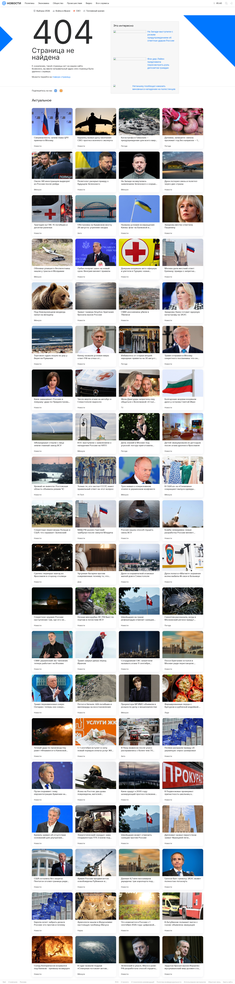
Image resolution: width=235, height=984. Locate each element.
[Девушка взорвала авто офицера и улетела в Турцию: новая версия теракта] (139, 259)
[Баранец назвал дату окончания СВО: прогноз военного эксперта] (95, 128)
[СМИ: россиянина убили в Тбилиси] (139, 302)
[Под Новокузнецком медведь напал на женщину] (52, 302)
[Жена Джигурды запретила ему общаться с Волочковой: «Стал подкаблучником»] (139, 389)
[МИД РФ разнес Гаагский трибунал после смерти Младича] (95, 520)
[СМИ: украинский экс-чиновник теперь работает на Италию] (52, 651)
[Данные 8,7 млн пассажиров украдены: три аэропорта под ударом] (139, 869)
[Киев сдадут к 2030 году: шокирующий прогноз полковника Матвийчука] (139, 782)
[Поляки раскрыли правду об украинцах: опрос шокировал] (182, 738)
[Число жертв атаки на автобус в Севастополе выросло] (95, 389)
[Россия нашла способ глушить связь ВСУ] (139, 520)
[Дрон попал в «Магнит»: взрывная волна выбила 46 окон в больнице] (182, 564)
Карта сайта (228, 982)
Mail (4, 982)
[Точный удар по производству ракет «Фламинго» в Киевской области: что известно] (52, 738)
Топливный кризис (95, 11)
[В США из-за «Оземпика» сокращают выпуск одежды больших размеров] (182, 477)
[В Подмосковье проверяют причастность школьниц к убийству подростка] (182, 782)
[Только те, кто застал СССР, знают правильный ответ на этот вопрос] (95, 477)
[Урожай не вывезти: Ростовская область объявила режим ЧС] (52, 477)
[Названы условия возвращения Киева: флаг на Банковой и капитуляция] (139, 215)
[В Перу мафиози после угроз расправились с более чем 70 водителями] (139, 738)
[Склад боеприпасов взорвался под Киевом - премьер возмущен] (52, 956)
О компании (12, 982)
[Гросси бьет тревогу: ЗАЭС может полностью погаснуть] (182, 869)
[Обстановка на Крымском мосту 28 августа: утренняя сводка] (95, 215)
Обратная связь (214, 982)
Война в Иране (63, 11)
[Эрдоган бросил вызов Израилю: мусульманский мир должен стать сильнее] (182, 956)
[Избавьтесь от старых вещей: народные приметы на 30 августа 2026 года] (139, 346)
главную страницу (61, 77)
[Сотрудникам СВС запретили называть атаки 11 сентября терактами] (139, 651)
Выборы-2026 (43, 11)
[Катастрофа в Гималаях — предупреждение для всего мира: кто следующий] (139, 128)
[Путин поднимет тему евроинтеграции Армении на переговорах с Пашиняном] (52, 782)
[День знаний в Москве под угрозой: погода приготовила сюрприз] (139, 433)
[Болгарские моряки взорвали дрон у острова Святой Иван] (182, 389)
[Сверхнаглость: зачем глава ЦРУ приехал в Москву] (52, 128)
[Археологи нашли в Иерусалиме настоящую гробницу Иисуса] (95, 912)
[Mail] (4, 3)
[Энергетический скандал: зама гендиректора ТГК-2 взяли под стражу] (95, 825)
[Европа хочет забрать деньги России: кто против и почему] (52, 912)
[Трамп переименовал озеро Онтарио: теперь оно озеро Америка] (52, 695)
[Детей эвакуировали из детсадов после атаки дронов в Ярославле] (182, 433)
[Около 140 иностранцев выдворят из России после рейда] (52, 172)
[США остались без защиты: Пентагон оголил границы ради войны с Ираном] (52, 869)
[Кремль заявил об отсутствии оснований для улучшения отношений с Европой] (52, 825)
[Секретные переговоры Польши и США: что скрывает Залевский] (52, 520)
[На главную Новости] (13, 3)
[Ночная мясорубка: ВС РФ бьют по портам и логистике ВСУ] (95, 607)
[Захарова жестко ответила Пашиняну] (182, 215)
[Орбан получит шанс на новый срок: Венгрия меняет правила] (95, 259)
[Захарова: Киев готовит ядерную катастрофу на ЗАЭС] (182, 302)
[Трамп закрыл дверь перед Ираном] (95, 651)
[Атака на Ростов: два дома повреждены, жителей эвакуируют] (95, 782)
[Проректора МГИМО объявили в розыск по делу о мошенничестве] (139, 695)
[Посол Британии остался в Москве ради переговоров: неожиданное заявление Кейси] (182, 651)
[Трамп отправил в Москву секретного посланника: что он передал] (182, 346)
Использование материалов (195, 982)
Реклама (23, 982)
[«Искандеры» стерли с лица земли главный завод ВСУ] (52, 433)
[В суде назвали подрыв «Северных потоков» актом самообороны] (95, 956)
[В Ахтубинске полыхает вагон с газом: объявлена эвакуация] (182, 912)
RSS (116, 982)
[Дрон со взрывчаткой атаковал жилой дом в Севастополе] (139, 564)
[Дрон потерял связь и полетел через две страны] (182, 172)
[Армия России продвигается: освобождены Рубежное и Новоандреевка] (95, 869)
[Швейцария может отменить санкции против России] (139, 825)
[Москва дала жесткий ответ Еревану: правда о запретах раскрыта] (182, 259)
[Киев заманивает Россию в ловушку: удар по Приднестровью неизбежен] (52, 389)
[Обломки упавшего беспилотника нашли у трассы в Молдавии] (52, 259)
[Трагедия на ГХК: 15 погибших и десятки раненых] (52, 215)
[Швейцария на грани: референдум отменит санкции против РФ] (139, 607)
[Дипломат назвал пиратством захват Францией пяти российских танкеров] (182, 825)
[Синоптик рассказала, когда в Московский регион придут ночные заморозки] (182, 607)
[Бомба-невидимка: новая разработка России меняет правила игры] (182, 520)
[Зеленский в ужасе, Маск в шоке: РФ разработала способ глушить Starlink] (139, 956)
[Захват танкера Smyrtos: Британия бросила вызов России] (95, 302)
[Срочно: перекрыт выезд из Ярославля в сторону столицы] (52, 564)
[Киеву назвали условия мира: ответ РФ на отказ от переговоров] (95, 346)
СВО (78, 11)
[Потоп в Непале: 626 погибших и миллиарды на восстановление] (95, 695)
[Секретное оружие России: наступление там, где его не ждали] (52, 607)
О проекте (125, 982)
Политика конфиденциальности (169, 982)
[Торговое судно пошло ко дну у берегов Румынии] (52, 346)
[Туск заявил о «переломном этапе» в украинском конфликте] (139, 477)
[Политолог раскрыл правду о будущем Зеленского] (95, 172)
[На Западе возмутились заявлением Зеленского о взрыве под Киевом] (139, 172)
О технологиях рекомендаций (142, 982)
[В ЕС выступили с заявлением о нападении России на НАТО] (95, 433)
